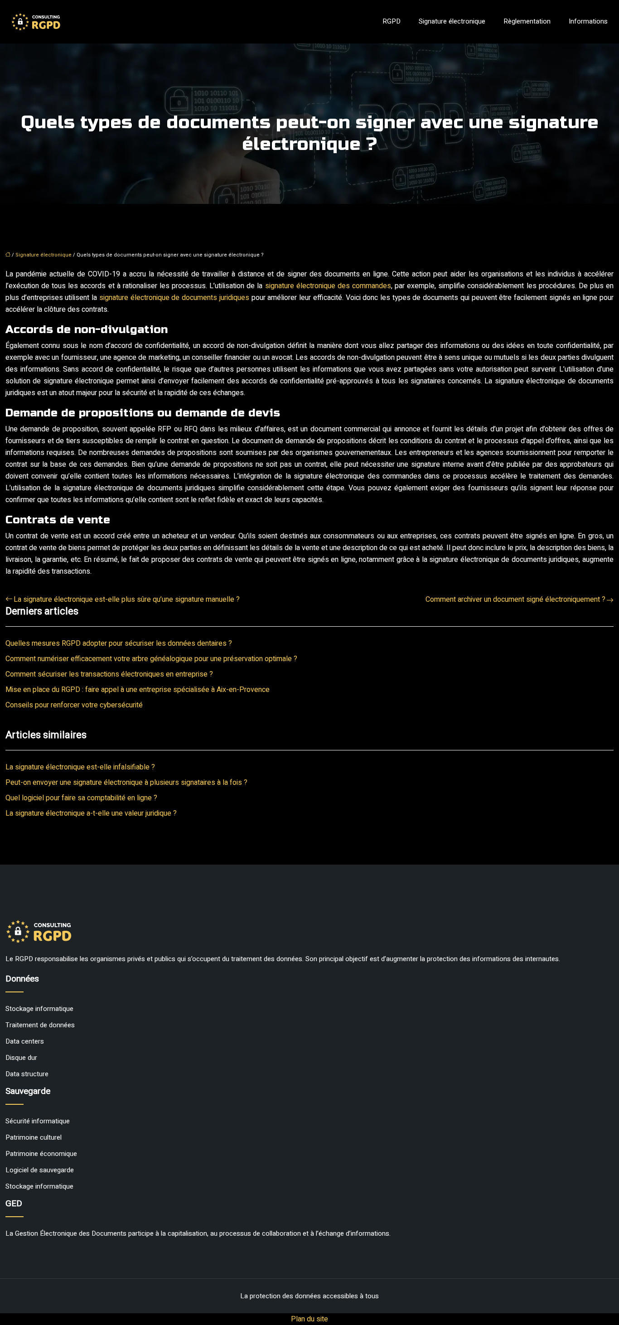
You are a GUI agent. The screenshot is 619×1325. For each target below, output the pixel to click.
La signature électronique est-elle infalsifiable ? (80, 767)
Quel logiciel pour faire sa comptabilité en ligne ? (81, 798)
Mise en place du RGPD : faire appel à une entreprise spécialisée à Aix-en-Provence (137, 689)
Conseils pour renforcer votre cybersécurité (74, 705)
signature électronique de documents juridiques (174, 297)
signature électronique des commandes (328, 285)
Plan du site (309, 1319)
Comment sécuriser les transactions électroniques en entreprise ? (109, 674)
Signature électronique (452, 21)
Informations (588, 21)
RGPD (391, 21)
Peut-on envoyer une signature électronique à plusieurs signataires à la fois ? (126, 782)
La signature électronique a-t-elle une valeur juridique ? (91, 813)
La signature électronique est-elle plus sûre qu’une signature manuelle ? (127, 599)
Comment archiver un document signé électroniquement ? (515, 599)
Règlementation (527, 21)
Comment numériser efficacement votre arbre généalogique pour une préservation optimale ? (151, 658)
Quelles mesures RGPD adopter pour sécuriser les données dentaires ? (118, 643)
